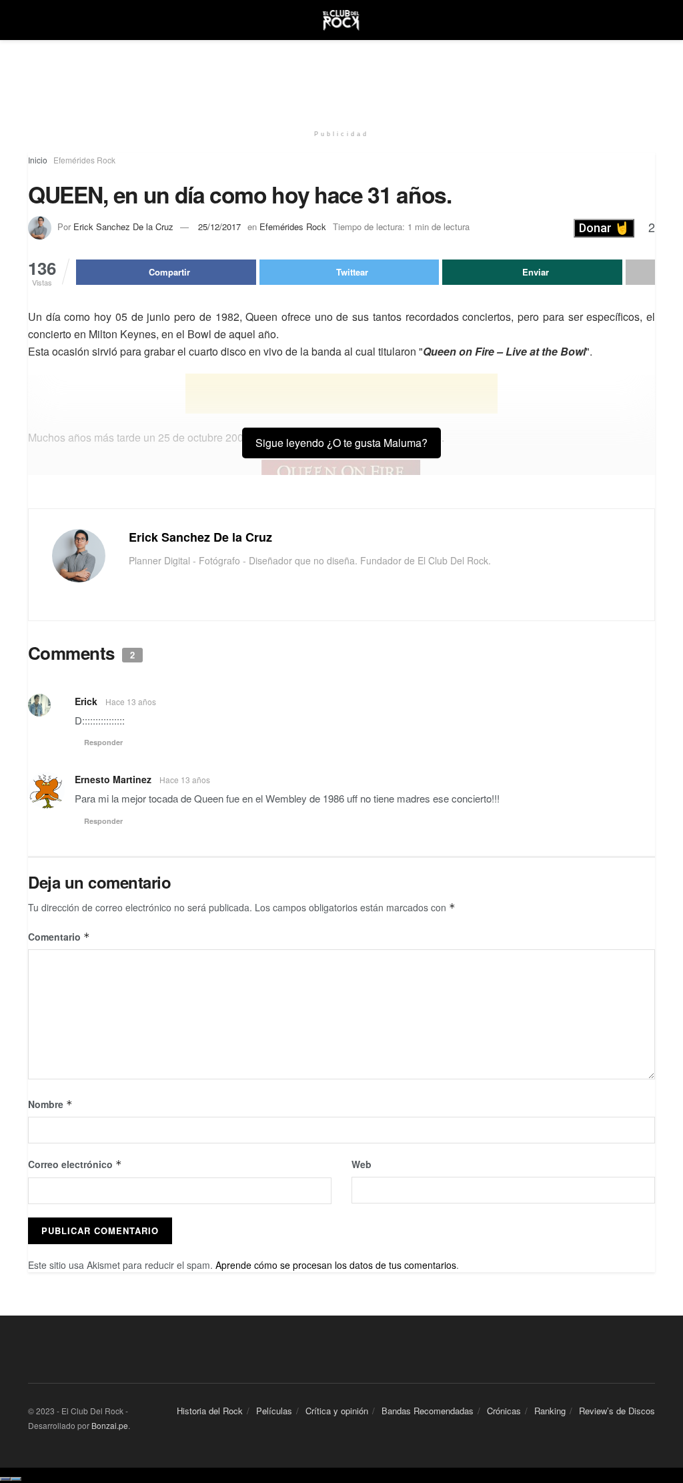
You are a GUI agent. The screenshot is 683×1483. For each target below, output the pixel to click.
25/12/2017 (219, 226)
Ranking (550, 1410)
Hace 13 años (130, 701)
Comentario (59, 936)
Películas (274, 1410)
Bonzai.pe (109, 1425)
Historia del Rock (210, 1410)
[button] (604, 228)
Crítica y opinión (336, 1410)
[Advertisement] (341, 80)
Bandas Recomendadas (428, 1410)
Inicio (37, 159)
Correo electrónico (75, 1164)
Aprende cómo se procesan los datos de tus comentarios (335, 1265)
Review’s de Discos (617, 1410)
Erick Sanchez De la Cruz (123, 226)
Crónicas (504, 1410)
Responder (103, 742)
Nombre (50, 1104)
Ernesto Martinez (113, 779)
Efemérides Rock (84, 159)
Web (362, 1164)
